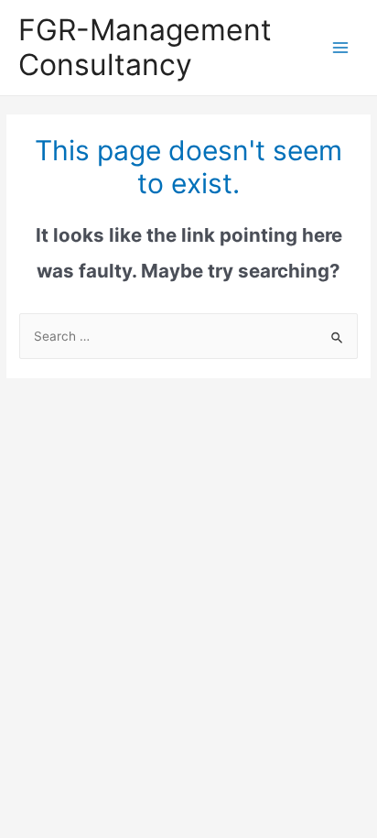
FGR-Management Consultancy (145, 47)
